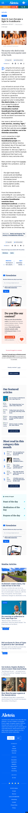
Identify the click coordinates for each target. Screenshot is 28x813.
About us (14, 794)
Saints (12, 253)
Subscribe (5, 7)
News (14, 746)
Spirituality (4, 12)
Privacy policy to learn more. (11, 287)
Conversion (6, 570)
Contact (14, 802)
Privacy (14, 808)
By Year (14, 777)
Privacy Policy (14, 805)
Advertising (14, 770)
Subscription (14, 766)
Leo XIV (5, 602)
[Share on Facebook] (12, 63)
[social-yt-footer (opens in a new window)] (9, 783)
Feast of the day (10, 502)
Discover (14, 753)
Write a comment (14, 373)
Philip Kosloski (18, 24)
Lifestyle (14, 748)
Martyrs (5, 653)
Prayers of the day (11, 515)
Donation (14, 768)
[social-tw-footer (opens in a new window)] (15, 783)
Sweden (23, 162)
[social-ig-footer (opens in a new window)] (18, 783)
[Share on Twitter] (18, 63)
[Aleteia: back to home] (14, 2)
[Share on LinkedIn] (15, 63)
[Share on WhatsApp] (23, 63)
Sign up (6, 291)
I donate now (9, 337)
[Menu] (5, 3)
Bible (4, 679)
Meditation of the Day (11, 508)
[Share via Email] (21, 63)
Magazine (14, 764)
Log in (19, 367)
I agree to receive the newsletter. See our (13, 287)
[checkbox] (3, 286)
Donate (13, 7)
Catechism (5, 629)
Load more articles (14, 431)
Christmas (5, 253)
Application (14, 762)
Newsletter (14, 760)
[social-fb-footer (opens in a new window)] (12, 783)
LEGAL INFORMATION (14, 796)
